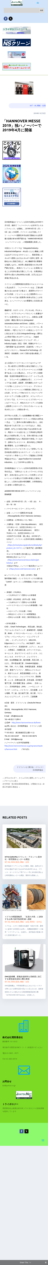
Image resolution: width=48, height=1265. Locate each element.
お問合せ (7, 1081)
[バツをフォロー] (11, 19)
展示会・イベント (35, 767)
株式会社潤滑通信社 (12, 1037)
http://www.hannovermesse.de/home (26, 723)
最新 (17, 862)
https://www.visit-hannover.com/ (22, 569)
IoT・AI (33, 106)
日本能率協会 (38, 770)
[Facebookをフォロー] (6, 19)
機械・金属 (41, 106)
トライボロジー (10, 1104)
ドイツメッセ (22, 767)
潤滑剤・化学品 (36, 922)
